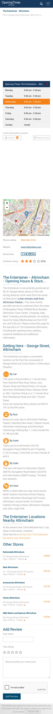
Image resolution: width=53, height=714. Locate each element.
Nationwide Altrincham (13, 552)
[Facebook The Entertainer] (22, 254)
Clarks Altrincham (11, 598)
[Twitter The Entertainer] (26, 254)
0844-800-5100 (28, 240)
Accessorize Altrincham (14, 582)
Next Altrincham (10, 567)
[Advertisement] (26, 51)
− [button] (7, 207)
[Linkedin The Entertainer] (34, 254)
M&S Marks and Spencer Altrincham (19, 613)
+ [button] (7, 203)
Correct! (13, 138)
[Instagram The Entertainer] (30, 254)
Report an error (43, 138)
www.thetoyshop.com (31, 247)
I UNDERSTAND (32, 712)
